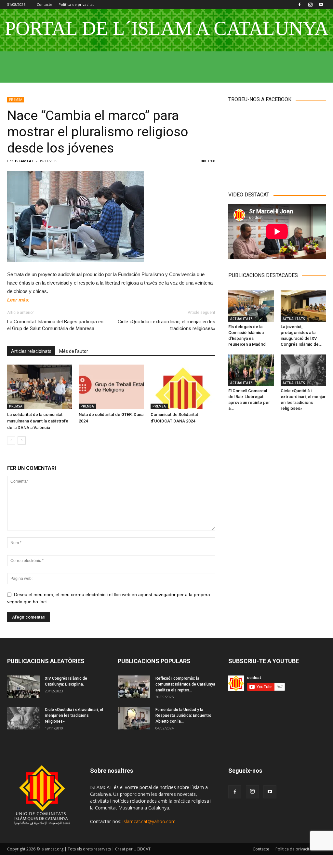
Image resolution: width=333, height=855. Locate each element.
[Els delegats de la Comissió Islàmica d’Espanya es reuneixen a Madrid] (251, 306)
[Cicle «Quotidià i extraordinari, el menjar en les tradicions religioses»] (303, 370)
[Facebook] (299, 4)
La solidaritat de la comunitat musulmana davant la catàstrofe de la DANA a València (37, 421)
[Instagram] (310, 4)
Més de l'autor (73, 351)
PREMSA (15, 99)
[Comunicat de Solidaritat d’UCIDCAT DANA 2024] (183, 387)
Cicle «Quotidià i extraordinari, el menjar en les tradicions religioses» (166, 325)
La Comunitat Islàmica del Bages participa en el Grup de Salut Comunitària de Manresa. (55, 325)
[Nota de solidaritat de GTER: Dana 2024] (111, 387)
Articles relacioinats (31, 351)
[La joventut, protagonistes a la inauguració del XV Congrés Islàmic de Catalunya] (303, 306)
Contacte (44, 4)
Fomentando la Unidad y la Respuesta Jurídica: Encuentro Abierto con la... (183, 715)
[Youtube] (321, 4)
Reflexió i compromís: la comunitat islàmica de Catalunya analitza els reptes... (185, 684)
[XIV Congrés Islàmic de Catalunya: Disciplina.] (23, 686)
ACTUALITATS (241, 318)
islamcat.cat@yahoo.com (149, 821)
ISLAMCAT (24, 160)
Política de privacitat (76, 4)
